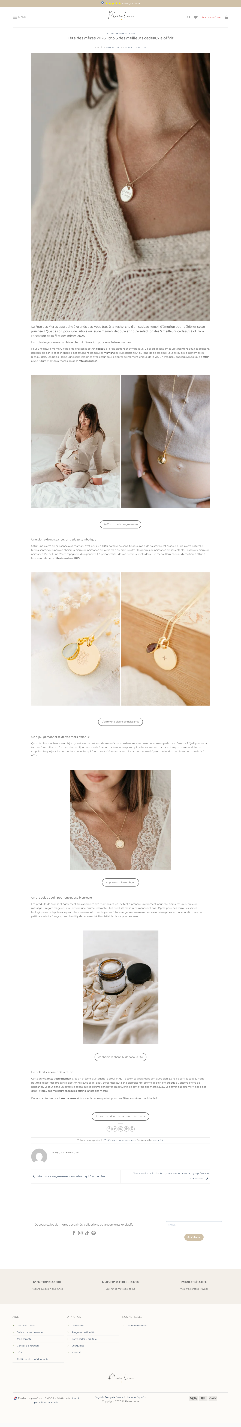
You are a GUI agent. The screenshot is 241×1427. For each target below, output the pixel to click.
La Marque (78, 1325)
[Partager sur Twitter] (115, 1129)
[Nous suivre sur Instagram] (80, 1233)
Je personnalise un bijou (120, 882)
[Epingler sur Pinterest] (126, 1129)
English (99, 1397)
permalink (157, 1140)
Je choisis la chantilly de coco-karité (120, 1057)
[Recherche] (188, 17)
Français (110, 1397)
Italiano (131, 1397)
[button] (19, 17)
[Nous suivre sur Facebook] (74, 1233)
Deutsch (121, 1397)
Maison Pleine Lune (135, 47)
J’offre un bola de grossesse (121, 524)
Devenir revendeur (137, 1325)
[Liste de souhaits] (196, 17)
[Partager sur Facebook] (109, 1129)
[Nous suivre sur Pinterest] (93, 1233)
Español (141, 1397)
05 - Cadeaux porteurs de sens (120, 33)
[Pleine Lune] (120, 17)
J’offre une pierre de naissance (120, 721)
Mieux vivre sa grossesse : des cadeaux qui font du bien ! (71, 1176)
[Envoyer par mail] (120, 1129)
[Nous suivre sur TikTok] (87, 1233)
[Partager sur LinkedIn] (132, 1129)
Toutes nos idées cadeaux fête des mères (121, 1116)
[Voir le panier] (226, 17)
